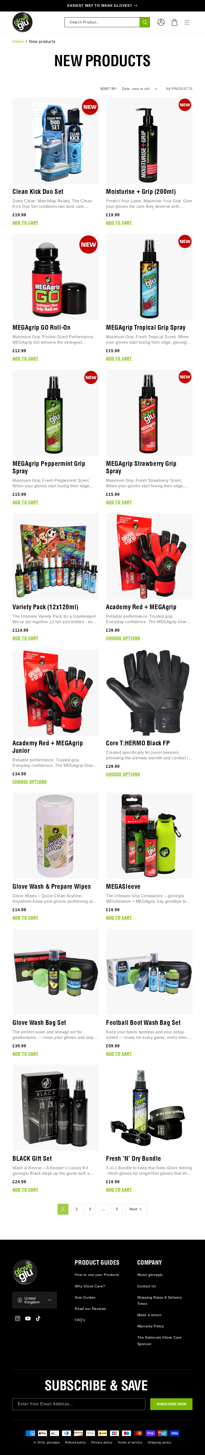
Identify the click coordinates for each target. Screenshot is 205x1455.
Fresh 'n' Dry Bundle (133, 1159)
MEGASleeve (123, 887)
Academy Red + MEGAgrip (141, 607)
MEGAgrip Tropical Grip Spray (146, 328)
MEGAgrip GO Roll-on (41, 328)
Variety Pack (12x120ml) (45, 607)
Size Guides (85, 1297)
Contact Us (146, 1286)
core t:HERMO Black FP (138, 743)
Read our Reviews (90, 1309)
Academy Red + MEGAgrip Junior (47, 747)
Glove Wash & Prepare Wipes (51, 887)
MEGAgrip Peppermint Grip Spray (48, 468)
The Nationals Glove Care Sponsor (159, 1340)
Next (133, 1209)
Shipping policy (159, 1442)
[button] (174, 22)
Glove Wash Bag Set (39, 1023)
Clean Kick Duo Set (38, 192)
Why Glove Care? (90, 1286)
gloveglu (53, 1442)
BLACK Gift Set (32, 1159)
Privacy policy (101, 1442)
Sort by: (108, 89)
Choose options (123, 638)
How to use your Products (97, 1275)
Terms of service (130, 1442)
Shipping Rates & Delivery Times (159, 1300)
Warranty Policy (150, 1326)
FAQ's (80, 1320)
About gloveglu (150, 1275)
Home (18, 41)
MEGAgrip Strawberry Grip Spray (141, 468)
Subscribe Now (171, 1404)
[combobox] (107, 22)
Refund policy (75, 1442)
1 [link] (63, 1209)
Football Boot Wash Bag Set (143, 1023)
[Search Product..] (145, 22)
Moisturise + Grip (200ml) (141, 192)
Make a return (149, 1315)
